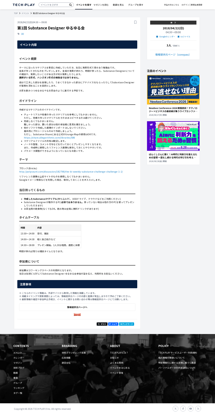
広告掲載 (66, 357)
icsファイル (185, 36)
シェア (114, 324)
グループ (17, 382)
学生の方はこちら (171, 4)
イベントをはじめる (120, 367)
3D (22, 33)
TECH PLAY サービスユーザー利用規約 (177, 352)
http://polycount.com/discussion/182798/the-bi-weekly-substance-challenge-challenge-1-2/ (71, 171)
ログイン (185, 4)
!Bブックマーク (126, 324)
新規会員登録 (196, 4)
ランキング (18, 387)
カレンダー (18, 357)
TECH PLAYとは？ (119, 352)
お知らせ (114, 357)
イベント (25, 13)
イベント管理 (116, 372)
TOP (16, 13)
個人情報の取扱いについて (171, 357)
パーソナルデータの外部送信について (177, 367)
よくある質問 (116, 362)
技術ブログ (18, 367)
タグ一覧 (17, 392)
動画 (15, 372)
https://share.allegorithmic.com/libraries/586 (49, 137)
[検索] (70, 5)
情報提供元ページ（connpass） (173, 54)
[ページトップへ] (24, 5)
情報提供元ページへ (77, 307)
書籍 (15, 377)
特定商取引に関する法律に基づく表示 (177, 362)
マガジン (17, 362)
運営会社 (66, 362)
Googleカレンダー (167, 36)
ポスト (103, 324)
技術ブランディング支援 (74, 352)
